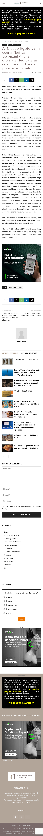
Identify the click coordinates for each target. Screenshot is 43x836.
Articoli (10, 41)
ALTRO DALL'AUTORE (29, 353)
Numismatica (8, 561)
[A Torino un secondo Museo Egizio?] (7, 438)
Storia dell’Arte (9, 558)
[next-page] (7, 456)
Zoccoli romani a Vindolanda (26, 359)
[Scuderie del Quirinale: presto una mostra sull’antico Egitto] (7, 448)
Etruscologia (8, 555)
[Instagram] (21, 817)
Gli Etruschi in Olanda (23, 391)
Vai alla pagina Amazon (21, 33)
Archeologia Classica (11, 538)
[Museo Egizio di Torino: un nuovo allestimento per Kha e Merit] (7, 404)
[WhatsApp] (21, 80)
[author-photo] (21, 334)
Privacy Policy (27, 825)
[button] (3, 3)
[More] (37, 80)
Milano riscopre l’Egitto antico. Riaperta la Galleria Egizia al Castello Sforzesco (27, 383)
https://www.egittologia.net (21, 802)
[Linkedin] (26, 80)
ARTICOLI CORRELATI (10, 353)
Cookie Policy (16, 825)
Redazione (7, 72)
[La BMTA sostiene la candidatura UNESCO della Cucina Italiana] (7, 414)
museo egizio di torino (15, 287)
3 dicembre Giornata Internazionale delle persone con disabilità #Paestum (10, 316)
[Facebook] (11, 80)
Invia (21, 619)
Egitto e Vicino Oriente (11, 545)
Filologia (9, 548)
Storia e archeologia (13, 552)
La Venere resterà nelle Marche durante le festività (31, 314)
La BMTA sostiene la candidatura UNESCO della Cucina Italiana (25, 414)
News (6, 532)
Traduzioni (7, 565)
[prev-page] (3, 456)
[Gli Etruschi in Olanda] (7, 393)
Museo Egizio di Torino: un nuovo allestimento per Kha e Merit (26, 403)
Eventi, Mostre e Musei (21, 41)
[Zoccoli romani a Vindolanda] (7, 361)
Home (4, 41)
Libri (5, 568)
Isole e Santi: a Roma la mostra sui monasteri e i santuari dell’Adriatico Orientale (27, 372)
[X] (16, 80)
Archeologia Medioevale (12, 542)
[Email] (31, 80)
